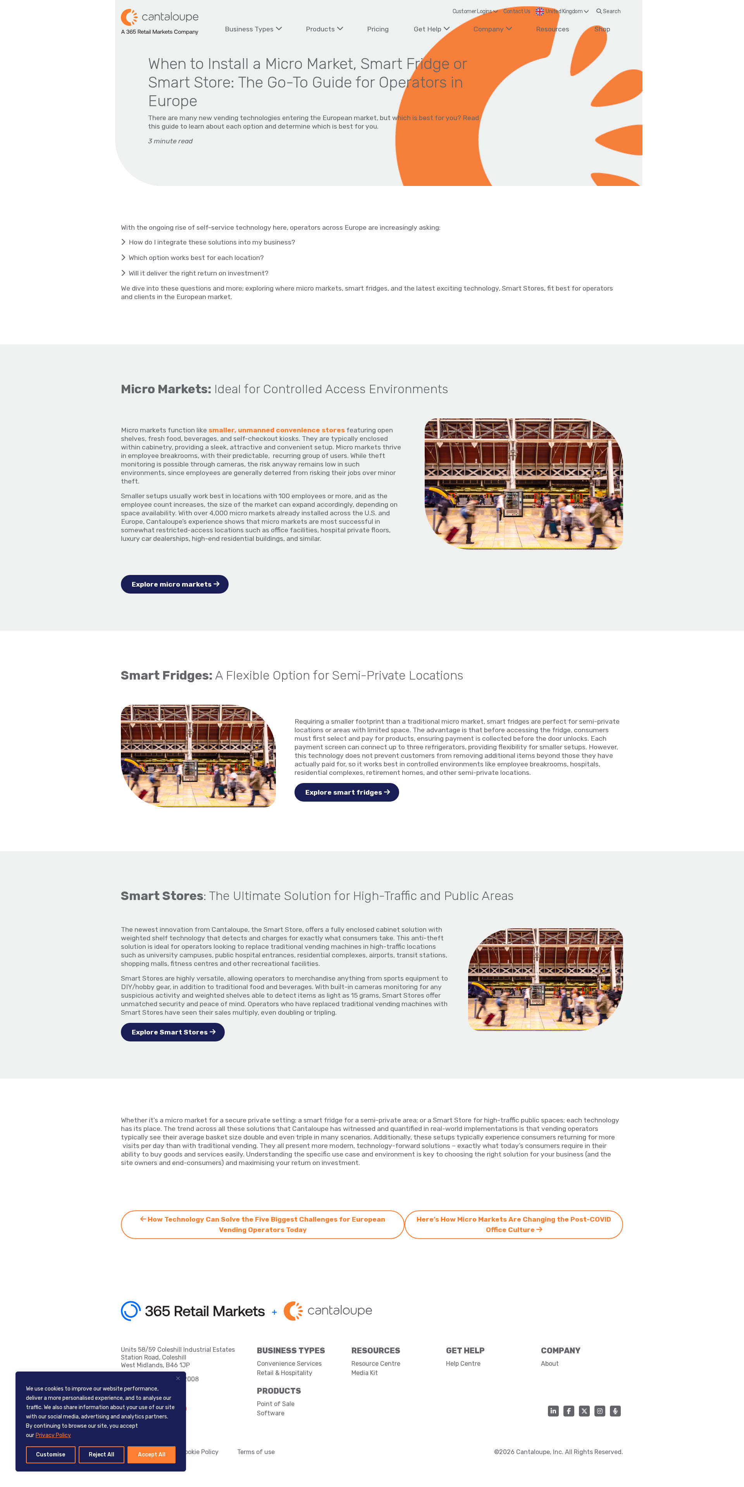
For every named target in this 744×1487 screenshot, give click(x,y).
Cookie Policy (199, 1452)
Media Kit (364, 1373)
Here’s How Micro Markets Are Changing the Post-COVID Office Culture (514, 1224)
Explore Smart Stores (170, 1032)
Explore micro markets (172, 584)
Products (320, 29)
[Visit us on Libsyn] (615, 1411)
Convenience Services (289, 1363)
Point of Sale (275, 1404)
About (550, 1363)
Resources (552, 29)
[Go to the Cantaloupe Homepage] (159, 22)
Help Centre (463, 1363)
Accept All (151, 1454)
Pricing (378, 29)
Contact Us (516, 11)
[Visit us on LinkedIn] (553, 1411)
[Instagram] (600, 1411)
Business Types (249, 29)
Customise (50, 1454)
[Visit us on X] (584, 1411)
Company (489, 29)
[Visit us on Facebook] (569, 1411)
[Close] (178, 1378)
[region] (101, 1422)
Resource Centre (375, 1363)
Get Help (427, 29)
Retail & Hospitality (284, 1373)
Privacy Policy (53, 1435)
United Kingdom (565, 11)
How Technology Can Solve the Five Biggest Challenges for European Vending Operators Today (265, 1224)
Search (611, 11)
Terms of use (256, 1452)
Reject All (101, 1454)
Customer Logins (473, 11)
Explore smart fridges (343, 792)
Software (270, 1413)
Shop (602, 29)
